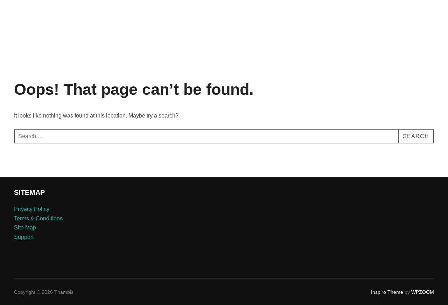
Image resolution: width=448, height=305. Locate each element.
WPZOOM (422, 292)
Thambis (35, 15)
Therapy (309, 15)
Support (24, 237)
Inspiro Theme (387, 292)
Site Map (25, 227)
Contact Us (384, 15)
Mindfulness (345, 15)
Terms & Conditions (38, 218)
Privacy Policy (31, 209)
